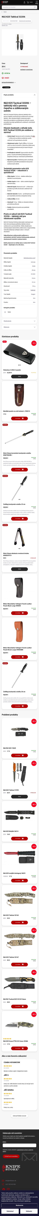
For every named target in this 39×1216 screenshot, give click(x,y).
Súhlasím (29, 1211)
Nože (9, 312)
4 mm (33, 266)
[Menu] (36, 2)
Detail (19, 376)
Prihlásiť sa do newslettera (11, 1156)
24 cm (33, 270)
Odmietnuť (10, 1211)
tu (29, 1201)
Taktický (32, 290)
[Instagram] (8, 1189)
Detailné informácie (8, 82)
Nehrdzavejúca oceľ (29, 258)
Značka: (5, 25)
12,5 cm (33, 262)
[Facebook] (3, 1189)
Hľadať (35, 7)
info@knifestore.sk (10, 1180)
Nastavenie (19, 1205)
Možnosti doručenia (26, 69)
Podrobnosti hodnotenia (25, 21)
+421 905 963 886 (10, 1184)
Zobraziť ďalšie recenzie (19, 1116)
